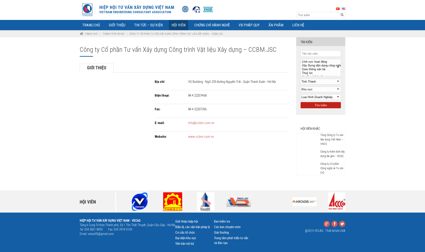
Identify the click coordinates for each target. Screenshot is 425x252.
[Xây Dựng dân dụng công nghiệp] (320, 66)
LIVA (342, 231)
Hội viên (88, 202)
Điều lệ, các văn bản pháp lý (192, 227)
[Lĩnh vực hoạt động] (320, 62)
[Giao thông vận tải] (320, 69)
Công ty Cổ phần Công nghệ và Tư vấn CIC (331, 168)
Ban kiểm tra (222, 221)
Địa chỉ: (160, 82)
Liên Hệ (298, 25)
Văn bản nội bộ (184, 244)
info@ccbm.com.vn (201, 123)
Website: (161, 137)
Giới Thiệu (117, 25)
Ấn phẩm (276, 25)
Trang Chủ (91, 25)
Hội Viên (178, 25)
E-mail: (160, 123)
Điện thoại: (162, 95)
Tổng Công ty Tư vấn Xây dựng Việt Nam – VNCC (331, 139)
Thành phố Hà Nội (113, 33)
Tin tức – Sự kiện (148, 25)
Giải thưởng (221, 233)
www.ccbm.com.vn (201, 137)
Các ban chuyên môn (227, 227)
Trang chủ (91, 33)
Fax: (157, 109)
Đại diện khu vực (185, 238)
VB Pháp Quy (249, 25)
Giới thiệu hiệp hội (186, 221)
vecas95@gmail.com (101, 234)
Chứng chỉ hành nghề (212, 25)
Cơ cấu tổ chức (185, 233)
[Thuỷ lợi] (320, 73)
